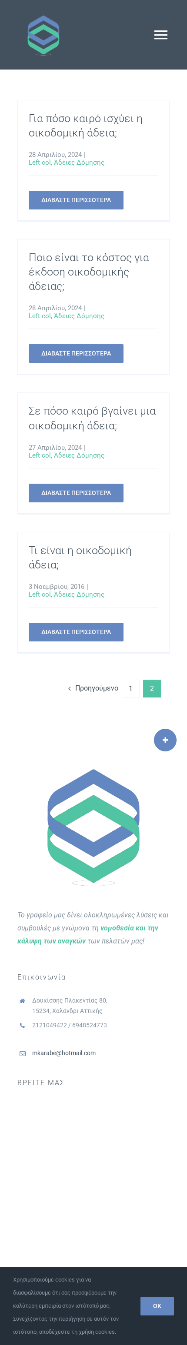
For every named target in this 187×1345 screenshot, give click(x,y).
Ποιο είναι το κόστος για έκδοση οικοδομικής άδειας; (89, 271)
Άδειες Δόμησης (79, 162)
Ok (157, 1305)
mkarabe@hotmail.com (64, 1052)
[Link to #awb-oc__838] (165, 740)
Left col (40, 162)
